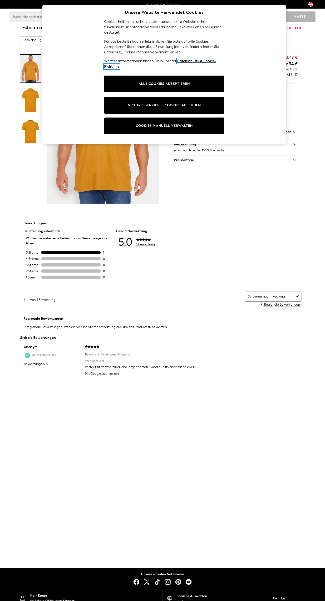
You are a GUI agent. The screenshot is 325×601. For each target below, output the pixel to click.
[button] (236, 160)
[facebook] (136, 582)
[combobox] (283, 296)
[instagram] (167, 582)
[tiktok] (157, 582)
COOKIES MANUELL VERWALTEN (164, 126)
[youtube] (188, 582)
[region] (164, 74)
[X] (147, 582)
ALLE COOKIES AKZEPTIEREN (164, 84)
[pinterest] (178, 582)
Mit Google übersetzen (102, 374)
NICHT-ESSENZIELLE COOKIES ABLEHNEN (164, 105)
